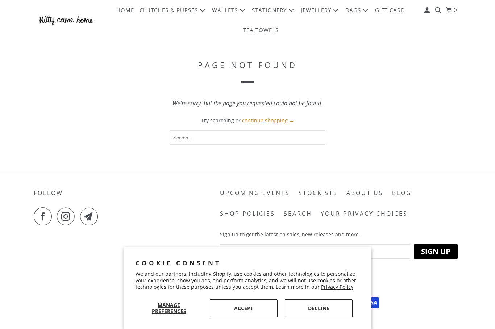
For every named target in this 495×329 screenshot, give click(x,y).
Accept (243, 308)
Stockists (318, 193)
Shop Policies (247, 214)
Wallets (226, 10)
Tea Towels (261, 30)
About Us (364, 193)
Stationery (270, 10)
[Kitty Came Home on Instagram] (68, 216)
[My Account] (428, 10)
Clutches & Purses (170, 10)
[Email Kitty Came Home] (91, 216)
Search (298, 214)
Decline (318, 308)
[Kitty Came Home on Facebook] (44, 216)
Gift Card (390, 10)
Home (125, 10)
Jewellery (317, 10)
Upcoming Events (255, 193)
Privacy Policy (337, 286)
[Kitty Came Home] (66, 20)
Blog (402, 193)
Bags (354, 10)
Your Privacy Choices (364, 214)
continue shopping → (268, 120)
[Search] (439, 10)
